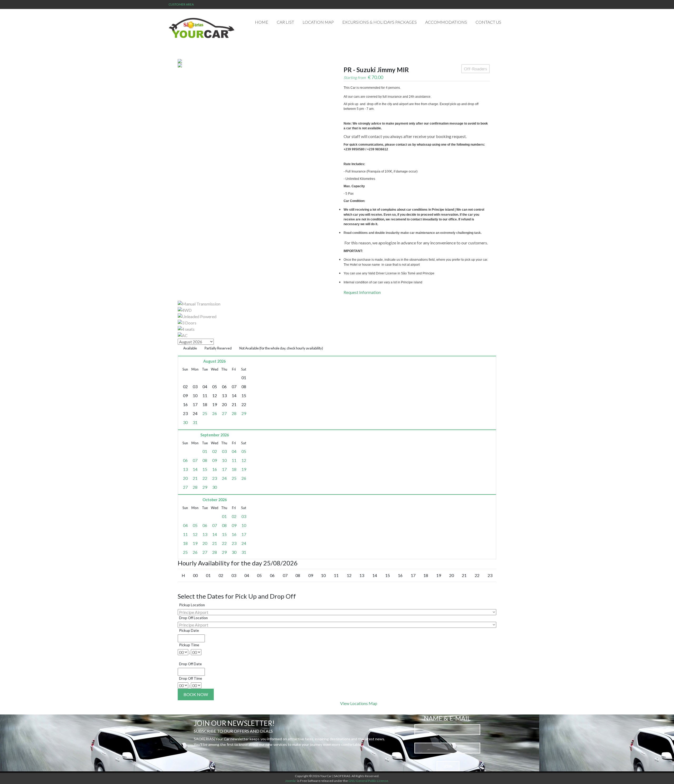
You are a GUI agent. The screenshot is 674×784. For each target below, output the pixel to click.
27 (224, 413)
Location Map (318, 21)
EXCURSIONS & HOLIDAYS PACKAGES (379, 21)
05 (243, 451)
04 (234, 451)
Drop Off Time (190, 678)
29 (243, 413)
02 (214, 451)
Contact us (488, 21)
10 (224, 460)
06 (185, 460)
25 (204, 413)
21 (195, 478)
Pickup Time (189, 645)
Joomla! (291, 781)
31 (195, 422)
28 (234, 413)
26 (214, 413)
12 (243, 460)
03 (224, 451)
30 (185, 422)
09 (214, 460)
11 (234, 460)
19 (243, 469)
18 (234, 469)
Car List (285, 21)
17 (224, 469)
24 (224, 478)
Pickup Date (189, 630)
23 (214, 478)
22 (204, 478)
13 (185, 469)
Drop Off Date (190, 664)
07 (195, 460)
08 (204, 460)
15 (204, 469)
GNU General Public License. (368, 781)
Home (261, 21)
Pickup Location (192, 605)
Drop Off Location (193, 618)
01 (204, 451)
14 (195, 469)
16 (214, 469)
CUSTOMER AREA (181, 4)
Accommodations (446, 21)
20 (185, 478)
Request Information (362, 292)
